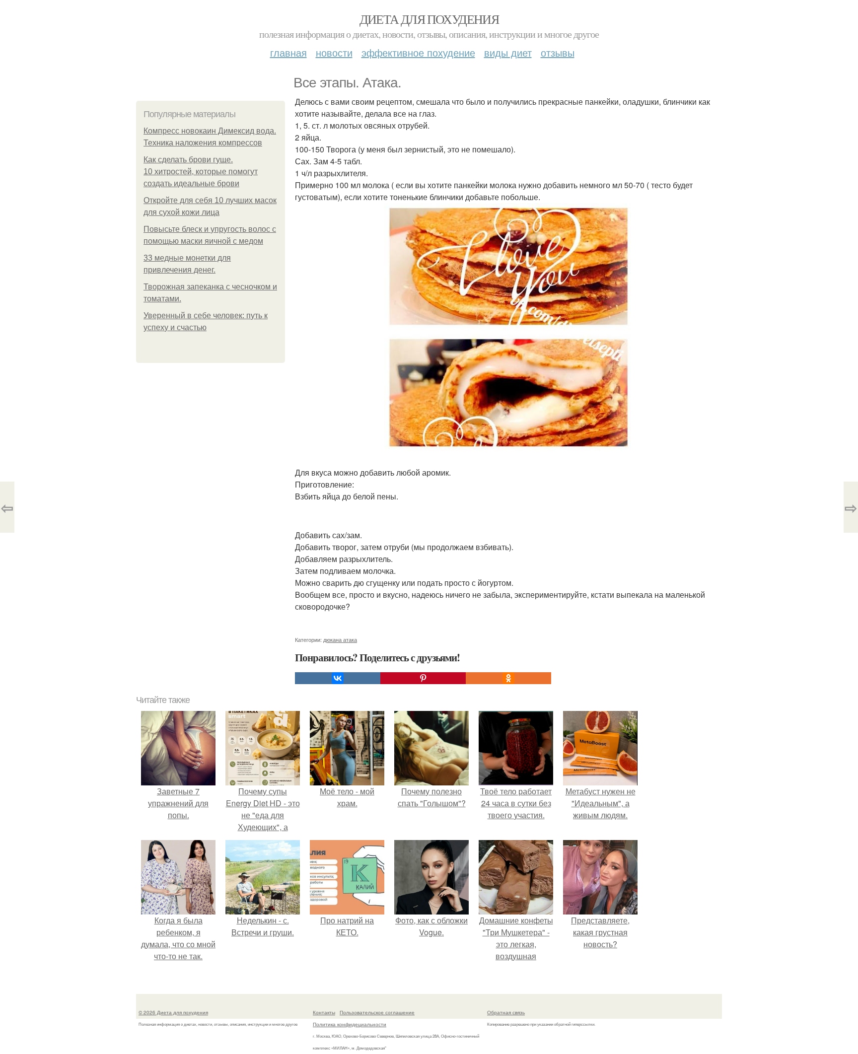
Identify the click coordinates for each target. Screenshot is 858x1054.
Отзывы (557, 52)
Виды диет (508, 52)
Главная (288, 52)
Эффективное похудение (418, 52)
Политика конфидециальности (349, 1024)
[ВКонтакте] (337, 678)
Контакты (324, 1012)
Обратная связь (506, 1012)
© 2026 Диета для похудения (173, 1012)
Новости (334, 52)
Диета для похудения (429, 18)
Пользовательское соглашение (377, 1012)
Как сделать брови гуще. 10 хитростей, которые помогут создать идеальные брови (200, 171)
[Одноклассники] (508, 678)
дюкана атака (340, 639)
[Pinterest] (423, 678)
